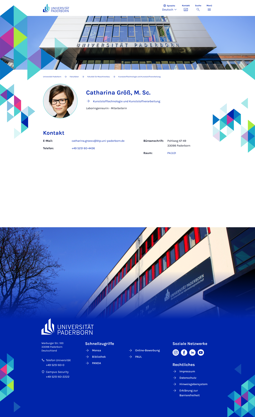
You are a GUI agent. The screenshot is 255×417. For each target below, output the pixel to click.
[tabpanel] (127, 148)
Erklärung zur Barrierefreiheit (189, 393)
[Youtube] (201, 352)
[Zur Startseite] (56, 8)
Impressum (187, 371)
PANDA (96, 363)
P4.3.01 (171, 153)
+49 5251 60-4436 (83, 148)
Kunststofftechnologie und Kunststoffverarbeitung (139, 77)
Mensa (96, 350)
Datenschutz (187, 378)
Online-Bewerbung (147, 350)
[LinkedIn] (192, 352)
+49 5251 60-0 (55, 365)
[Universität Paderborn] (127, 326)
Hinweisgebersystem (193, 384)
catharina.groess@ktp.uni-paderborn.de (98, 141)
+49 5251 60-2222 (57, 376)
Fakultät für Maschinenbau (98, 77)
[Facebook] (184, 352)
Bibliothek (99, 356)
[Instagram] (176, 352)
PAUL (138, 356)
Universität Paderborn (52, 77)
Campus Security (57, 372)
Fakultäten (74, 77)
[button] (170, 8)
